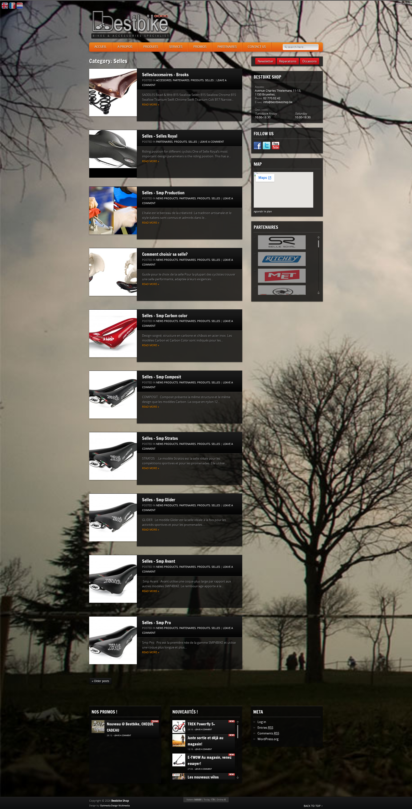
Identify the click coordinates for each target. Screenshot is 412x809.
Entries (265, 727)
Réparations (287, 61)
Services (175, 47)
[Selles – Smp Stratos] (113, 456)
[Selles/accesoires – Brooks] (113, 92)
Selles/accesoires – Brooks (165, 74)
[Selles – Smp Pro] (113, 640)
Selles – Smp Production (163, 193)
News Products (167, 198)
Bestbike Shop (120, 800)
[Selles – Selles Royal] (113, 149)
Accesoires (163, 80)
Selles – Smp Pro (156, 622)
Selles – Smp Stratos (160, 438)
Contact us (257, 47)
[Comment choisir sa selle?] (113, 272)
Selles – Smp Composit (161, 377)
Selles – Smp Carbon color (164, 315)
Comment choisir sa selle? (165, 254)
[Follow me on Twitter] (266, 146)
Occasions (309, 61)
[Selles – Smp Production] (113, 211)
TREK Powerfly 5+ (201, 724)
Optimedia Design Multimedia (115, 805)
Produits (150, 47)
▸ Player (403, 4)
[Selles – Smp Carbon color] (113, 333)
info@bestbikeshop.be (278, 102)
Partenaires (227, 47)
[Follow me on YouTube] (275, 146)
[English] (5, 6)
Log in (262, 722)
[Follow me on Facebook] (257, 146)
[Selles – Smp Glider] (113, 518)
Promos (199, 47)
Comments (268, 733)
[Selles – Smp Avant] (113, 579)
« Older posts (100, 681)
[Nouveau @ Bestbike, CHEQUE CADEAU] (100, 727)
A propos (125, 47)
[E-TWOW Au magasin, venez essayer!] (179, 760)
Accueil (100, 47)
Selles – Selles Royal (159, 136)
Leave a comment (212, 141)
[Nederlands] (20, 6)
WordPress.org (268, 739)
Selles (209, 80)
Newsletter (265, 61)
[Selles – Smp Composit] (113, 395)
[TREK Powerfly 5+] (181, 727)
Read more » (150, 104)
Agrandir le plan (263, 211)
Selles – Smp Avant (158, 561)
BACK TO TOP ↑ (313, 806)
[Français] (12, 6)
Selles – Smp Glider (158, 499)
